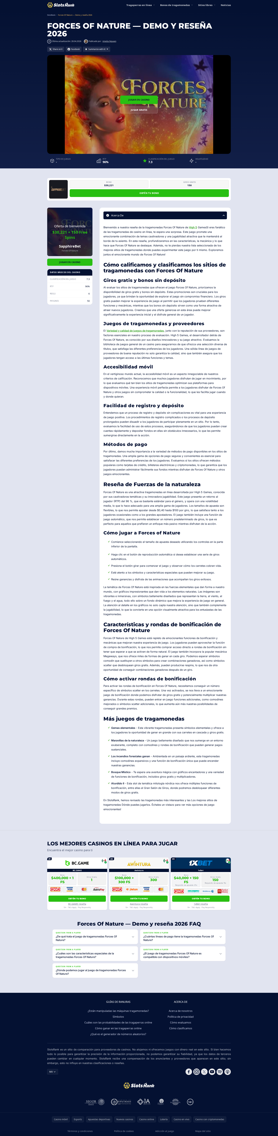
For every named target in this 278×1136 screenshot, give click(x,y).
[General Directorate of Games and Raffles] (95, 1102)
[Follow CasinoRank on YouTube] (212, 1072)
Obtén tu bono (149, 193)
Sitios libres (205, 5)
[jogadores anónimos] (144, 1102)
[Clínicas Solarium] (160, 1102)
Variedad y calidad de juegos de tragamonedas (135, 330)
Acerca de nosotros (180, 1011)
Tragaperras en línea (139, 5)
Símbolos (118, 1016)
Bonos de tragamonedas (175, 5)
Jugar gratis (139, 109)
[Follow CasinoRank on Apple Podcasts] (227, 1072)
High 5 (193, 227)
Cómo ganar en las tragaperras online (118, 1028)
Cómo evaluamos (180, 1022)
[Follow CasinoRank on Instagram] (196, 1072)
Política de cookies (124, 1131)
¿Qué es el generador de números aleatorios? (118, 1034)
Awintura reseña (139, 903)
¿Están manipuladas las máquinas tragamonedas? (118, 1011)
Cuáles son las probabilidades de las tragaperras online (118, 1022)
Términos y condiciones (80, 1131)
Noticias (226, 5)
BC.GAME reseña (77, 903)
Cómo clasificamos (180, 1028)
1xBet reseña (201, 903)
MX (51, 1071)
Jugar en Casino (139, 99)
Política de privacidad (181, 1016)
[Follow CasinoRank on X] (204, 1072)
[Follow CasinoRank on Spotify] (220, 1072)
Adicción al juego (164, 1131)
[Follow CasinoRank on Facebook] (189, 1072)
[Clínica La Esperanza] (175, 1102)
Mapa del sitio (203, 1131)
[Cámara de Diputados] (121, 1102)
